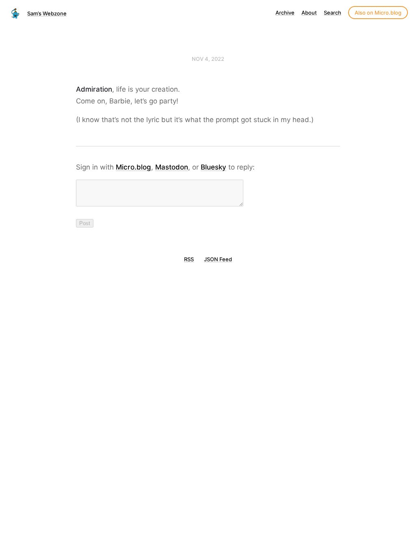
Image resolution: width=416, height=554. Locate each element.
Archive (285, 12)
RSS (189, 259)
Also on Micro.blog (378, 12)
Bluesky (213, 167)
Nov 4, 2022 (208, 59)
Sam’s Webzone (47, 13)
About (309, 12)
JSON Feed (218, 259)
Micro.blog (133, 167)
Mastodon (171, 167)
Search (332, 12)
